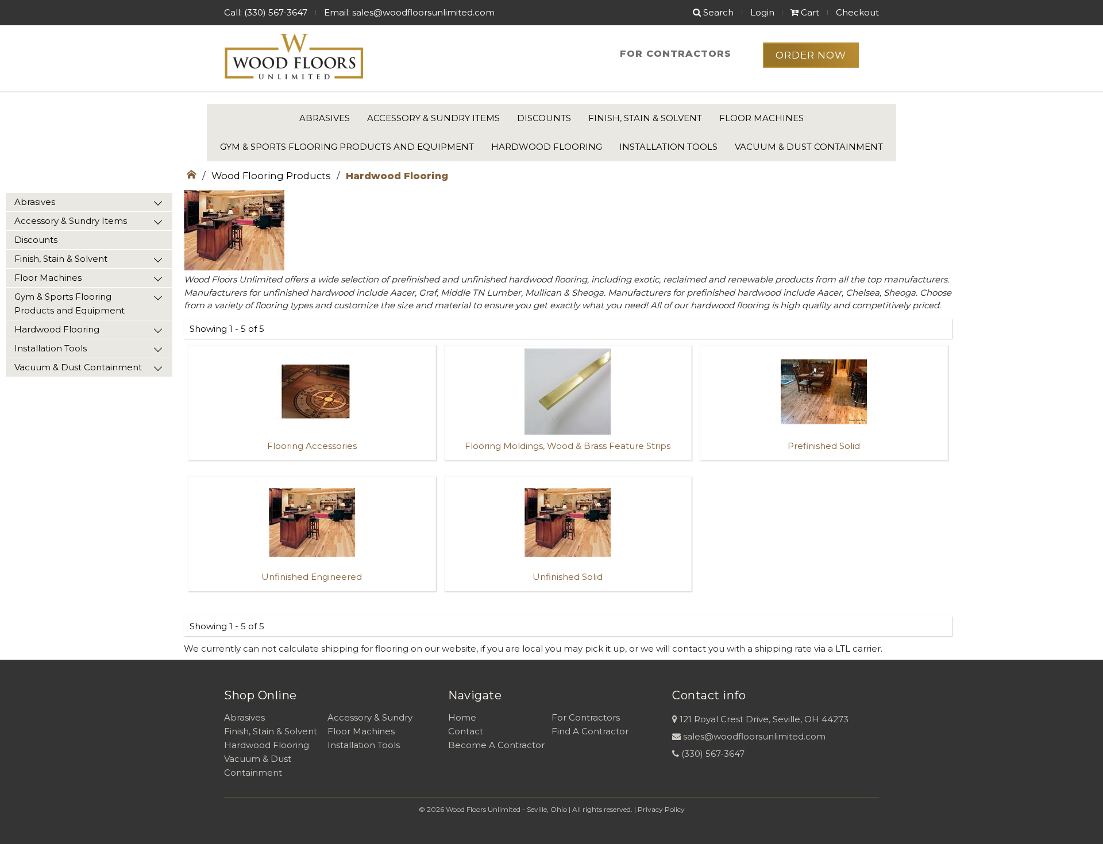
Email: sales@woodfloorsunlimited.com (409, 12)
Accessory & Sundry (369, 717)
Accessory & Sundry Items (433, 118)
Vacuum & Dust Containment (809, 146)
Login (762, 12)
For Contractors (675, 53)
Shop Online (260, 695)
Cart (809, 12)
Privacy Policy (661, 809)
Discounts (544, 118)
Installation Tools (668, 146)
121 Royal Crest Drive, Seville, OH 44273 (764, 719)
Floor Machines (761, 118)
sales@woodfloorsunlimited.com (754, 736)
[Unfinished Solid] (568, 595)
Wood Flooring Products (271, 175)
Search (717, 12)
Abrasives (324, 118)
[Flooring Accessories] (312, 464)
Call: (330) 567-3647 (265, 12)
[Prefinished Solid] (824, 464)
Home (462, 717)
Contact (465, 731)
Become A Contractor (496, 745)
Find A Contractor (590, 731)
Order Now (811, 55)
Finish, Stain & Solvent (645, 118)
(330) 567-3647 (713, 753)
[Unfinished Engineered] (312, 595)
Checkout (857, 12)
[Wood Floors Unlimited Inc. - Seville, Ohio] (293, 57)
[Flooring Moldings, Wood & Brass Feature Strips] (568, 464)
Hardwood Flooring (546, 146)
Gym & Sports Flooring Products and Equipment (347, 146)
